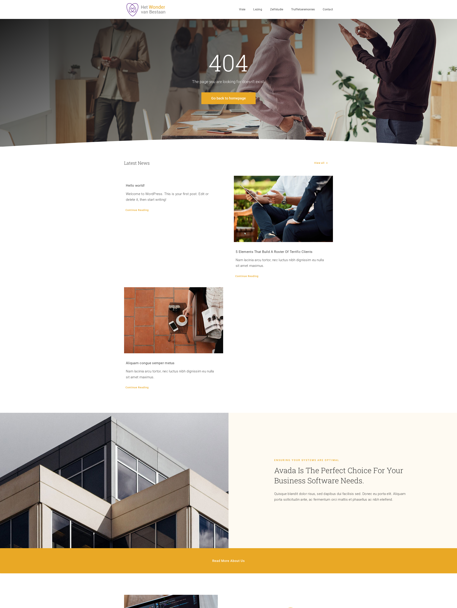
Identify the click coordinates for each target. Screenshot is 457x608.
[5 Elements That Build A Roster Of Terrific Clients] (283, 209)
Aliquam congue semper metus (150, 363)
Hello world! (135, 185)
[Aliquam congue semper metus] (173, 320)
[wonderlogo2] (147, 4)
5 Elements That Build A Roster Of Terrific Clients (274, 252)
